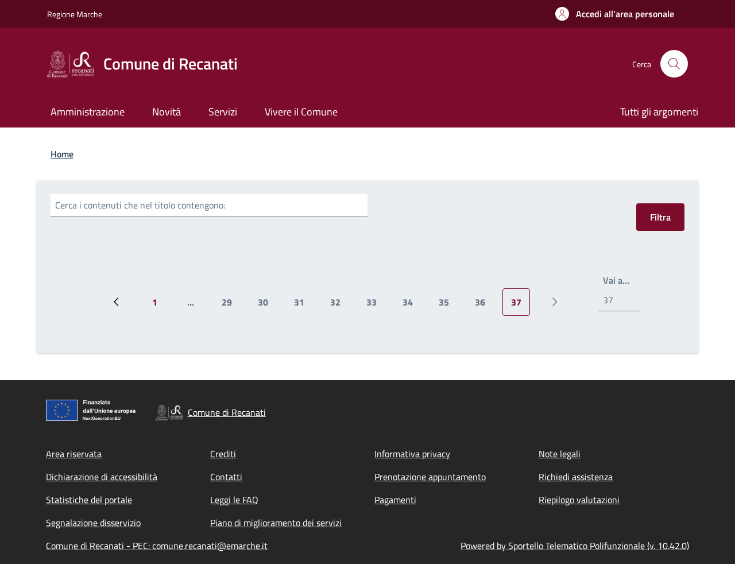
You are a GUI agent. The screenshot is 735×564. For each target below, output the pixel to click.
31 (303, 305)
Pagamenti (395, 500)
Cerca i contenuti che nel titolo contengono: (140, 205)
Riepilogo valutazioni (579, 500)
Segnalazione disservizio (93, 523)
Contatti (226, 477)
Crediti (223, 454)
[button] (614, 14)
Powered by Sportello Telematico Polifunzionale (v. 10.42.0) (575, 546)
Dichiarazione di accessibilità (101, 477)
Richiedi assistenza (576, 477)
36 (484, 305)
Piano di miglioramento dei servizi (276, 523)
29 (231, 305)
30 (267, 305)
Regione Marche (74, 14)
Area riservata (74, 454)
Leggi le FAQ (234, 500)
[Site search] (674, 64)
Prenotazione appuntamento (430, 477)
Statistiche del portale (89, 500)
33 (375, 305)
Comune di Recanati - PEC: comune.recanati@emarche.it (157, 546)
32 (339, 305)
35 (448, 305)
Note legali (560, 454)
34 (412, 305)
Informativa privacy (412, 454)
